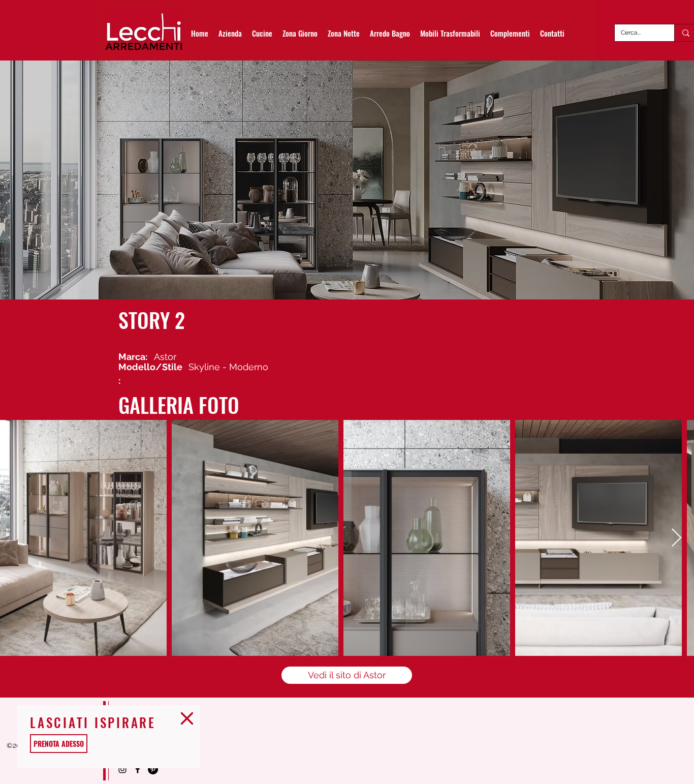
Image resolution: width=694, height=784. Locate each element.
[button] (187, 718)
